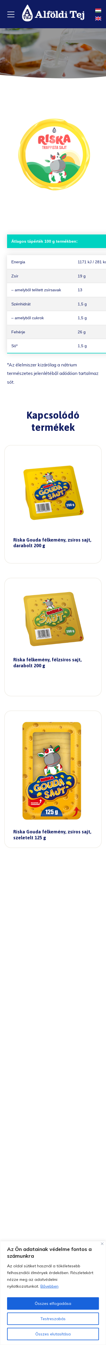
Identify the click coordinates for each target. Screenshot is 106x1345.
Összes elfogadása (53, 1303)
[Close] (102, 1243)
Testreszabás (53, 1318)
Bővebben (49, 1286)
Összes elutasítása (53, 1334)
